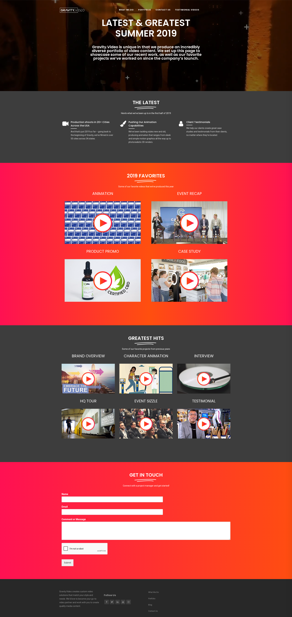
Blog (150, 605)
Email (65, 506)
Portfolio (144, 9)
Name (66, 494)
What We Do (126, 9)
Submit (67, 562)
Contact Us (163, 9)
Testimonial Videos (187, 9)
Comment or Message (74, 519)
